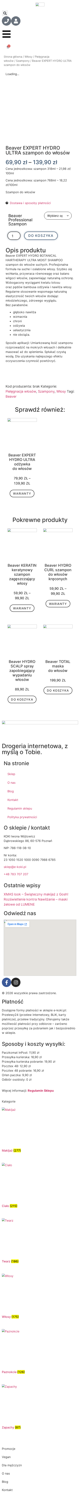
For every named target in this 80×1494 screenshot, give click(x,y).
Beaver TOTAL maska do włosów (57, 666)
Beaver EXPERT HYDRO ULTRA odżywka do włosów (22, 462)
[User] (15, 21)
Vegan (6, 1457)
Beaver (11, 396)
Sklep (11, 774)
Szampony (23, 61)
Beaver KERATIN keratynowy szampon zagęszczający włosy (22, 574)
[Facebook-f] (6, 982)
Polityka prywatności (22, 817)
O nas (11, 782)
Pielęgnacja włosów (21, 391)
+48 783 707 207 (16, 874)
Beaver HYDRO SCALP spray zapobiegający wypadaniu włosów (22, 670)
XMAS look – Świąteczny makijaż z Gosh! (36, 894)
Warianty (22, 493)
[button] (5, 13)
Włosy (28, 56)
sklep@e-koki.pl (15, 867)
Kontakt (12, 800)
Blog (10, 791)
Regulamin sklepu (19, 808)
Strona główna (13, 56)
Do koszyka (41, 236)
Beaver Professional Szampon (20, 219)
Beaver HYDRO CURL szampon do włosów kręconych (57, 572)
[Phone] (6, 21)
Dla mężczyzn (12, 1465)
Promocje (8, 1449)
